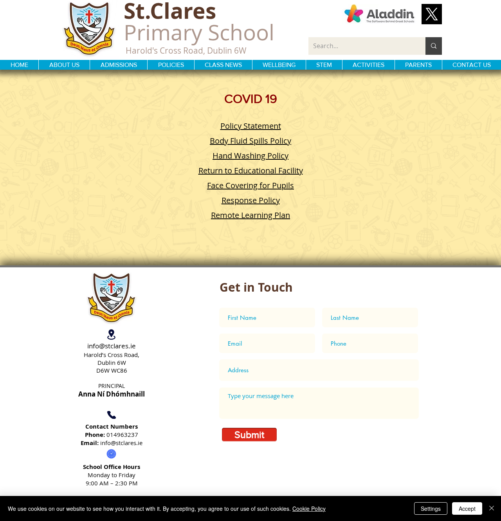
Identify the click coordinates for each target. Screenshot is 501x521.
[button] (432, 14)
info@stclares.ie (111, 345)
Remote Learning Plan (250, 215)
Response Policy (251, 200)
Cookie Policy (309, 508)
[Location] (111, 334)
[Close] (491, 508)
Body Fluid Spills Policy (250, 140)
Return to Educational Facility (250, 170)
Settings (431, 508)
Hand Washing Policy (250, 155)
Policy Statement (250, 126)
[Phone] (111, 415)
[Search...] (433, 46)
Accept (467, 508)
